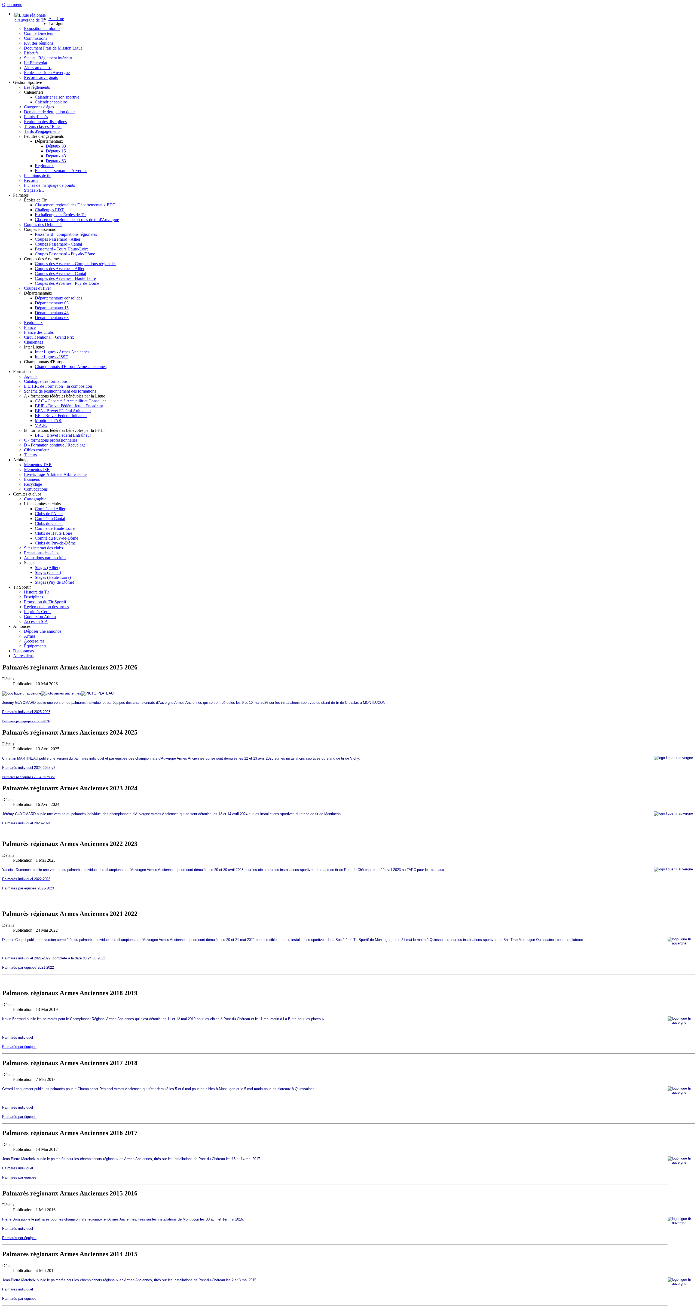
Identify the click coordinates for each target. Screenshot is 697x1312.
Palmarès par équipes (19, 1047)
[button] (56, 23)
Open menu (12, 4)
